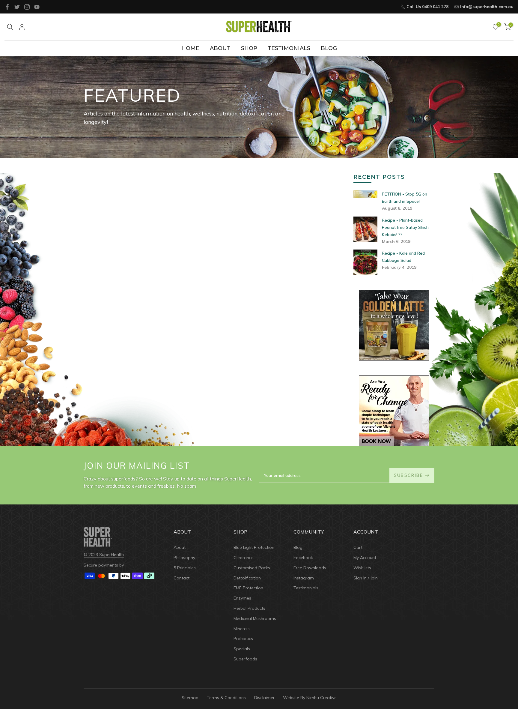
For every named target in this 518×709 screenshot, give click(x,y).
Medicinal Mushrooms (255, 618)
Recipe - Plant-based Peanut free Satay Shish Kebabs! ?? (405, 227)
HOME (190, 48)
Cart (357, 547)
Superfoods (245, 659)
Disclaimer (264, 697)
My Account (364, 557)
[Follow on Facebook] (7, 6)
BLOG (329, 48)
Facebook (303, 557)
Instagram (303, 578)
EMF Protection (248, 588)
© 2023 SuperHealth (104, 554)
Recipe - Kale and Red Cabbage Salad (403, 256)
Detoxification (247, 578)
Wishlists (362, 567)
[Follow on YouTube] (37, 6)
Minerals (242, 628)
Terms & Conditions (226, 697)
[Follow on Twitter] (17, 6)
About (180, 547)
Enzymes (242, 598)
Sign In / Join (365, 578)
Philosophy (184, 557)
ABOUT (220, 48)
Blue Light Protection (254, 547)
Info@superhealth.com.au (487, 6)
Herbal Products (249, 608)
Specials (242, 648)
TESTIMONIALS (289, 48)
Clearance (244, 557)
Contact (181, 578)
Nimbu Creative (321, 697)
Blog (297, 547)
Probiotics (243, 638)
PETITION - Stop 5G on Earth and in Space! (404, 197)
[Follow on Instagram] (27, 6)
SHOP (249, 48)
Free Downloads (309, 567)
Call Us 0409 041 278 (427, 6)
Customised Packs (252, 567)
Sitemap (190, 697)
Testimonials (305, 588)
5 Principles (185, 567)
